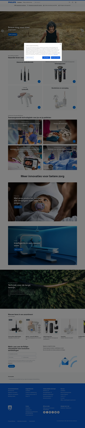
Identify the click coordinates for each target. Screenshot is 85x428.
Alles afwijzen (46, 57)
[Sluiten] (60, 44)
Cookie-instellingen (29, 57)
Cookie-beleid (55, 54)
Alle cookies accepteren (55, 57)
